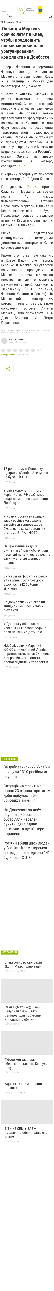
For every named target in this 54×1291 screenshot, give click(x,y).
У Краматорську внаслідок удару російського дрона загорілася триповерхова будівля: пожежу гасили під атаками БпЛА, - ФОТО (25, 524)
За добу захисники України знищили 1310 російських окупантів (27, 772)
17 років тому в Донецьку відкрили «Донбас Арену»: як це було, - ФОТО (26, 473)
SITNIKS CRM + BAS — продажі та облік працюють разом (26, 1133)
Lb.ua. (21, 166)
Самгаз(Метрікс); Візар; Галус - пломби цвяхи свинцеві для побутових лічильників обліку (23, 1013)
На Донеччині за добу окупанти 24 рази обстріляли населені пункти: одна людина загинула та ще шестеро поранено (27, 554)
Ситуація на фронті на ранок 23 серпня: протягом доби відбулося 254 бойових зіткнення (27, 793)
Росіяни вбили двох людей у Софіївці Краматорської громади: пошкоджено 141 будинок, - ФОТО (27, 850)
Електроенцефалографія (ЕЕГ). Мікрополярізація (23, 964)
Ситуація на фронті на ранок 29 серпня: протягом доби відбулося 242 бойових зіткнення (25, 582)
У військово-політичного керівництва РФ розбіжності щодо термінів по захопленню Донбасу (27, 496)
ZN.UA (32, 187)
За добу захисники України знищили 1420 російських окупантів (24, 606)
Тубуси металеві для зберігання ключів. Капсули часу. (26, 1064)
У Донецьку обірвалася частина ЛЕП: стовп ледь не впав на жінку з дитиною (25, 628)
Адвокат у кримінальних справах (24, 1086)
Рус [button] (11, 16)
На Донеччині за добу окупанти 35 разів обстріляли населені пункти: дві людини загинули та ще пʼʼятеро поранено (24, 821)
